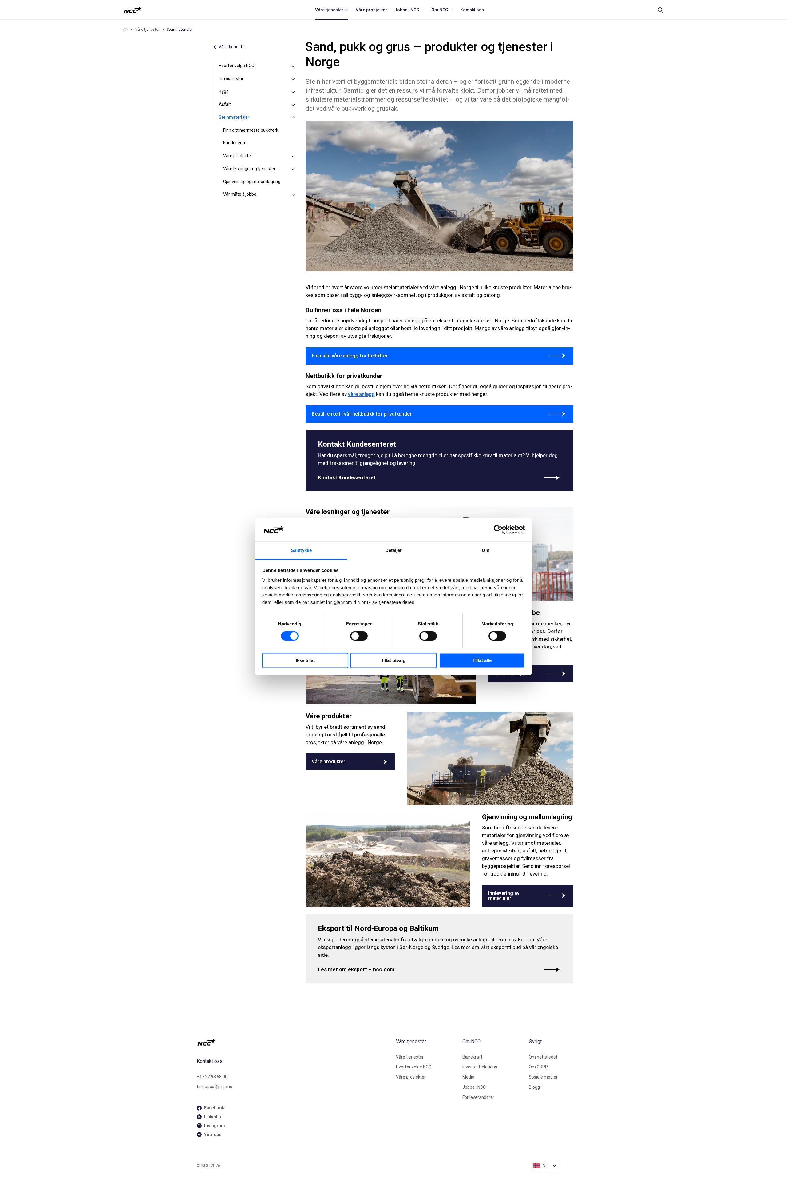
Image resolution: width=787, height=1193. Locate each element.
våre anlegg (361, 394)
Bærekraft (472, 1057)
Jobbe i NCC (474, 1087)
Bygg (224, 91)
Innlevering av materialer (504, 895)
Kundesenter (235, 142)
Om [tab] (485, 550)
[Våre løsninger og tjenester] (293, 168)
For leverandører (478, 1097)
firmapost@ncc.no (214, 1086)
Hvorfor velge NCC (236, 65)
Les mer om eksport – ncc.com (356, 969)
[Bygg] (293, 91)
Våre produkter (237, 155)
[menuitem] (331, 10)
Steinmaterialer (234, 117)
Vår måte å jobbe (239, 194)
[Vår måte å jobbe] (293, 194)
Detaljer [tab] (393, 550)
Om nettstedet (543, 1057)
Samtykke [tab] (301, 550)
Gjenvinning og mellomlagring (251, 181)
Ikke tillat (305, 660)
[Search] (660, 10)
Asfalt (225, 104)
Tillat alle (482, 660)
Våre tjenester (147, 29)
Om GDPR (538, 1066)
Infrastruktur (231, 78)
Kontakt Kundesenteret (347, 477)
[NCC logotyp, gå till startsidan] (294, 1042)
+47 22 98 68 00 (212, 1076)
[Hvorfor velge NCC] (293, 65)
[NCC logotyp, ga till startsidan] (132, 10)
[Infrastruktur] (293, 78)
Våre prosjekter (411, 1077)
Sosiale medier (543, 1077)
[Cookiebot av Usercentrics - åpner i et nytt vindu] (498, 529)
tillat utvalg (393, 660)
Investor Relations (479, 1066)
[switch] (359, 636)
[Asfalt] (293, 104)
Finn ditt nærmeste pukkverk (250, 130)
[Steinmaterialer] (293, 117)
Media (468, 1077)
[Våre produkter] (293, 156)
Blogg (534, 1087)
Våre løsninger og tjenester (249, 168)
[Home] (125, 29)
